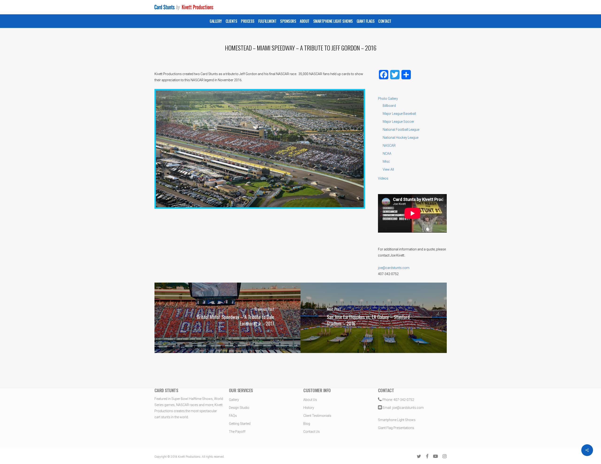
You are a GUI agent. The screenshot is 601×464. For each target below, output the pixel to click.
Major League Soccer (398, 121)
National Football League (401, 129)
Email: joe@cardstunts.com (403, 408)
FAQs (233, 416)
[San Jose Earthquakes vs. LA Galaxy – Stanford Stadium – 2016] (373, 318)
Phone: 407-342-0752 (398, 400)
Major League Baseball (399, 113)
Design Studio (239, 408)
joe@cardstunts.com (393, 268)
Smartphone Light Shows (397, 420)
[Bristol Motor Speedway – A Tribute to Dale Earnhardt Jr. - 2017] (227, 318)
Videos (383, 178)
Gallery (234, 400)
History (308, 408)
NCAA (387, 153)
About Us (310, 400)
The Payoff (237, 431)
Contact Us (311, 431)
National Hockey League (400, 137)
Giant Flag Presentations (396, 428)
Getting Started (239, 424)
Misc (386, 161)
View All (388, 169)
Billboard (389, 105)
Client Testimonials (317, 416)
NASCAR (389, 145)
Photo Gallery (388, 98)
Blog (306, 424)
